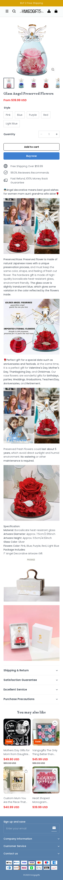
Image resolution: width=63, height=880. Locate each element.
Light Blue (12, 123)
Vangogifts (35, 875)
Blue (19, 115)
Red (45, 115)
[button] (7, 11)
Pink (8, 115)
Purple (33, 115)
